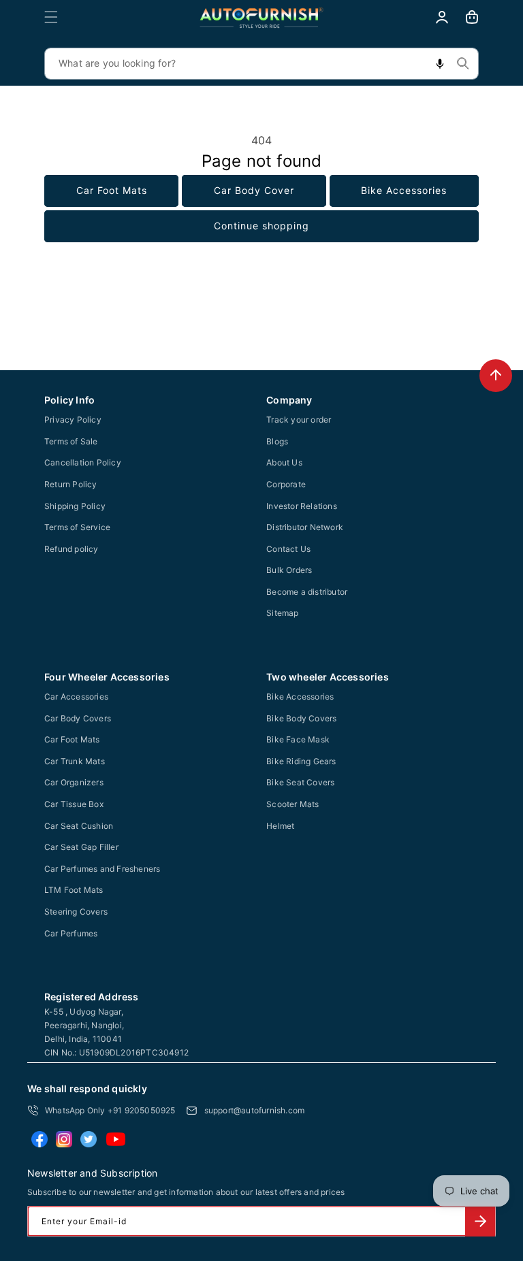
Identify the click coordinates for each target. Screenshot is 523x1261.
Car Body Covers (77, 718)
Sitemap (282, 613)
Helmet (280, 826)
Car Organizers (74, 782)
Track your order (298, 419)
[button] (51, 17)
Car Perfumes (70, 933)
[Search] (463, 63)
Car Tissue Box (74, 804)
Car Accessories (76, 696)
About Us (284, 462)
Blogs (277, 441)
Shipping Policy (75, 506)
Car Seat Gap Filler (81, 847)
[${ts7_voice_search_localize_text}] (440, 64)
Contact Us (288, 549)
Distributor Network (304, 527)
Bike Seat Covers (300, 782)
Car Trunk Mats (74, 761)
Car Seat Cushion (78, 826)
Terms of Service (77, 527)
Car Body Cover (254, 190)
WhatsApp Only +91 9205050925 (110, 1110)
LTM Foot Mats (74, 890)
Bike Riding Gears (301, 761)
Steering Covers (76, 911)
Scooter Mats (292, 804)
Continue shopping (261, 225)
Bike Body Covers (301, 718)
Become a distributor (306, 592)
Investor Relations (301, 506)
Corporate (286, 484)
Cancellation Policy (82, 462)
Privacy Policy (72, 419)
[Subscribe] (480, 1221)
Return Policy (70, 484)
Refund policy (71, 549)
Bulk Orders (289, 570)
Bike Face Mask (298, 739)
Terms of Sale (71, 441)
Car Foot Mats (111, 190)
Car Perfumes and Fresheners (102, 869)
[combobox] (261, 63)
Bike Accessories (404, 190)
